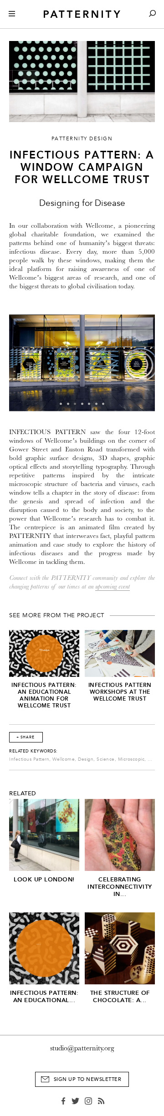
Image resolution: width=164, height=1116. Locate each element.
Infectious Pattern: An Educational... (44, 996)
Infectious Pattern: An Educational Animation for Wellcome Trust (44, 695)
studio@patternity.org (82, 1048)
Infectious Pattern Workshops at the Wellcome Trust (120, 692)
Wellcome (63, 759)
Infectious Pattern (29, 759)
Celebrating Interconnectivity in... (119, 886)
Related (22, 793)
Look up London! (44, 879)
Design (85, 759)
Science (106, 759)
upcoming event (112, 586)
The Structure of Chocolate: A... (120, 996)
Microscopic (131, 759)
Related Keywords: (33, 751)
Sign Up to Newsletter (88, 1079)
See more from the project (56, 615)
